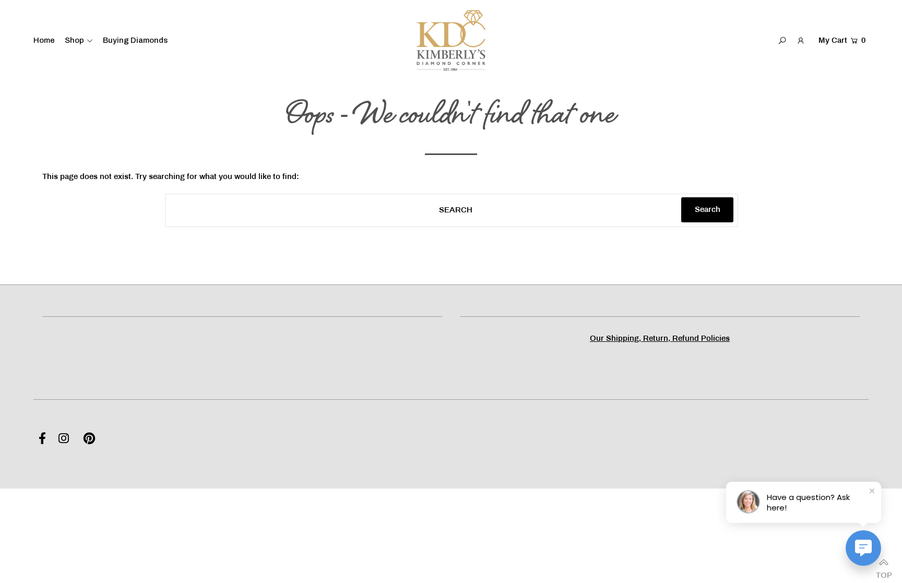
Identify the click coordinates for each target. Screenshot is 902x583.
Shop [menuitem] (74, 40)
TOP (884, 572)
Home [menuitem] (44, 40)
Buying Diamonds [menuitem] (135, 40)
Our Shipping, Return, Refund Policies (660, 338)
